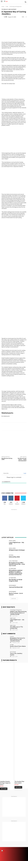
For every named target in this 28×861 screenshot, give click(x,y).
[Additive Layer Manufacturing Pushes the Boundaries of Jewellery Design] (5, 612)
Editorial (11, 555)
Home (3, 6)
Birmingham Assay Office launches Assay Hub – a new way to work (17, 564)
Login (24, 473)
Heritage (12, 644)
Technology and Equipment (15, 6)
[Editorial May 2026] (5, 556)
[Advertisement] (14, 443)
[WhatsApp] (25, 851)
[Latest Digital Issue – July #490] (5, 542)
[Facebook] (15, 2)
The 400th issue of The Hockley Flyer (16, 627)
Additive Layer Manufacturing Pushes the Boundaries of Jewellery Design (18, 613)
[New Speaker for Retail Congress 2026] (5, 579)
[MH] (3, 17)
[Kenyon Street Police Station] (5, 647)
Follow (11, 496)
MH (6, 16)
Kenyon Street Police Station (18, 646)
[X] (20, 2)
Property (12, 636)
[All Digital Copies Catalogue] (5, 549)
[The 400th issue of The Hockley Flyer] (5, 627)
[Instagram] (17, 2)
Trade (7, 6)
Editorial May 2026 (14, 557)
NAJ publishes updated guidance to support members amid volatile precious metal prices (15, 572)
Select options (18, 787)
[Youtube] (22, 2)
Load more (13, 598)
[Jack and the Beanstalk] (5, 586)
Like (5, 496)
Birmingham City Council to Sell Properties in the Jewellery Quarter (17, 639)
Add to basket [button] (4, 788)
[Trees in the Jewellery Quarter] (5, 654)
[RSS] (25, 848)
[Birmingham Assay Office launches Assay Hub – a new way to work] (5, 563)
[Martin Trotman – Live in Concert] (5, 593)
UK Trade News (12, 568)
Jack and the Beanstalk (15, 587)
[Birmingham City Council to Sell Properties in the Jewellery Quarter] (5, 639)
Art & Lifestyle (13, 651)
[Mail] (19, 848)
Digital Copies (12, 540)
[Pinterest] (22, 848)
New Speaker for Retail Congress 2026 (15, 580)
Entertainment (12, 585)
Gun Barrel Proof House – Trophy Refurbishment (22, 459)
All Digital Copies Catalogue (17, 550)
